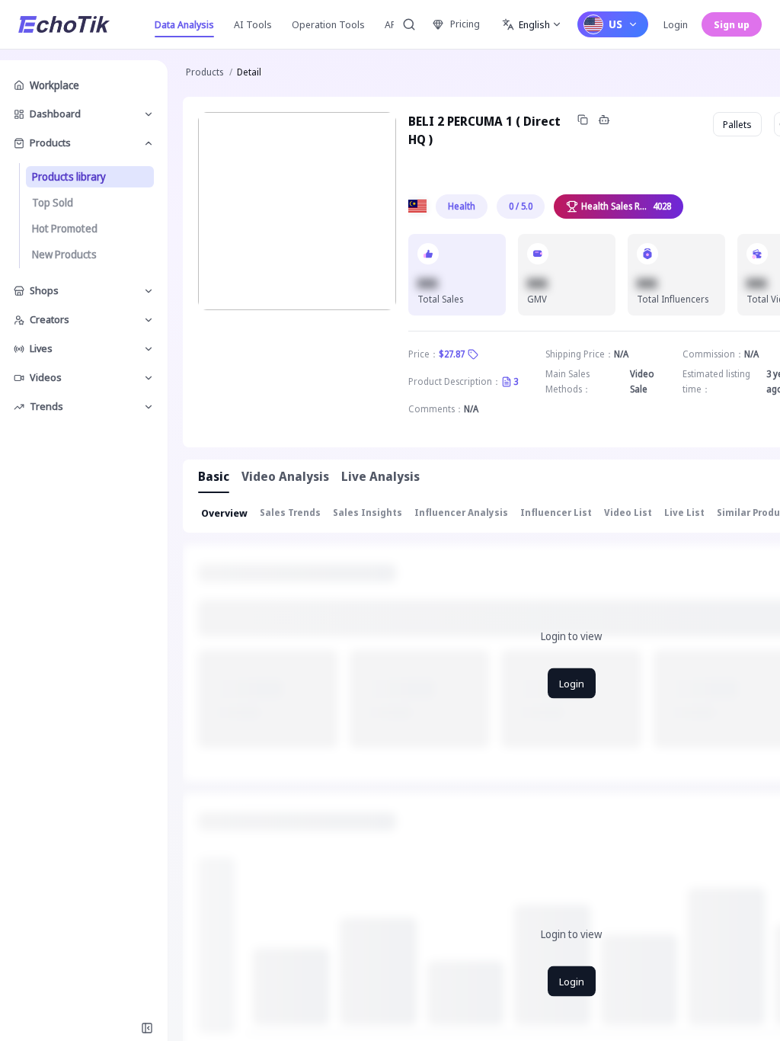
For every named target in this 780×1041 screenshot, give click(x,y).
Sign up (732, 24)
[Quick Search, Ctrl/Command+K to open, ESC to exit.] (409, 24)
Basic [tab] (213, 476)
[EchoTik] (64, 24)
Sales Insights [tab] (367, 512)
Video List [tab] (628, 512)
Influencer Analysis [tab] (461, 512)
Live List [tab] (684, 512)
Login (675, 24)
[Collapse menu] (147, 1028)
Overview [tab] (224, 513)
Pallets (737, 124)
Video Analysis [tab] (285, 476)
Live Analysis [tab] (380, 476)
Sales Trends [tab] (290, 512)
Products (204, 72)
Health (461, 206)
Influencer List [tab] (556, 512)
